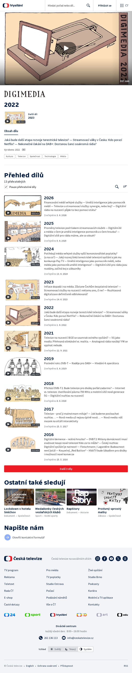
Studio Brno (95, 577)
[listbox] (71, 649)
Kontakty (93, 604)
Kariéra (92, 590)
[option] (55, 649)
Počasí (50, 590)
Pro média (52, 570)
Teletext (9, 584)
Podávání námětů (56, 597)
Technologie (50, 156)
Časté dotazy (11, 604)
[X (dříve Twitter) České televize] (118, 558)
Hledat (88, 5)
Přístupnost (66, 665)
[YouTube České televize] (111, 558)
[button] (66, 48)
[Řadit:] (125, 186)
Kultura (9, 156)
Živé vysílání (95, 570)
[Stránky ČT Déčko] (82, 615)
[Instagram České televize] (97, 558)
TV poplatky (53, 577)
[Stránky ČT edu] (122, 615)
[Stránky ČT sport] (32, 615)
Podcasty (93, 584)
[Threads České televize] (125, 558)
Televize (21, 156)
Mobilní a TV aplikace (100, 597)
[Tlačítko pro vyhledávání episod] (117, 187)
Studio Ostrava (55, 584)
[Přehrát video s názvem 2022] (66, 48)
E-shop (8, 597)
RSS (126, 665)
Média (63, 156)
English (30, 665)
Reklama (9, 577)
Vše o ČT (51, 604)
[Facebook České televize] (104, 558)
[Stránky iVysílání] (58, 615)
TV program (11, 570)
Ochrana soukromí (47, 665)
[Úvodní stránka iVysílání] (16, 5)
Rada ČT (9, 590)
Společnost (35, 156)
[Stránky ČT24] (9, 615)
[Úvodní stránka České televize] (23, 558)
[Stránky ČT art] (102, 615)
